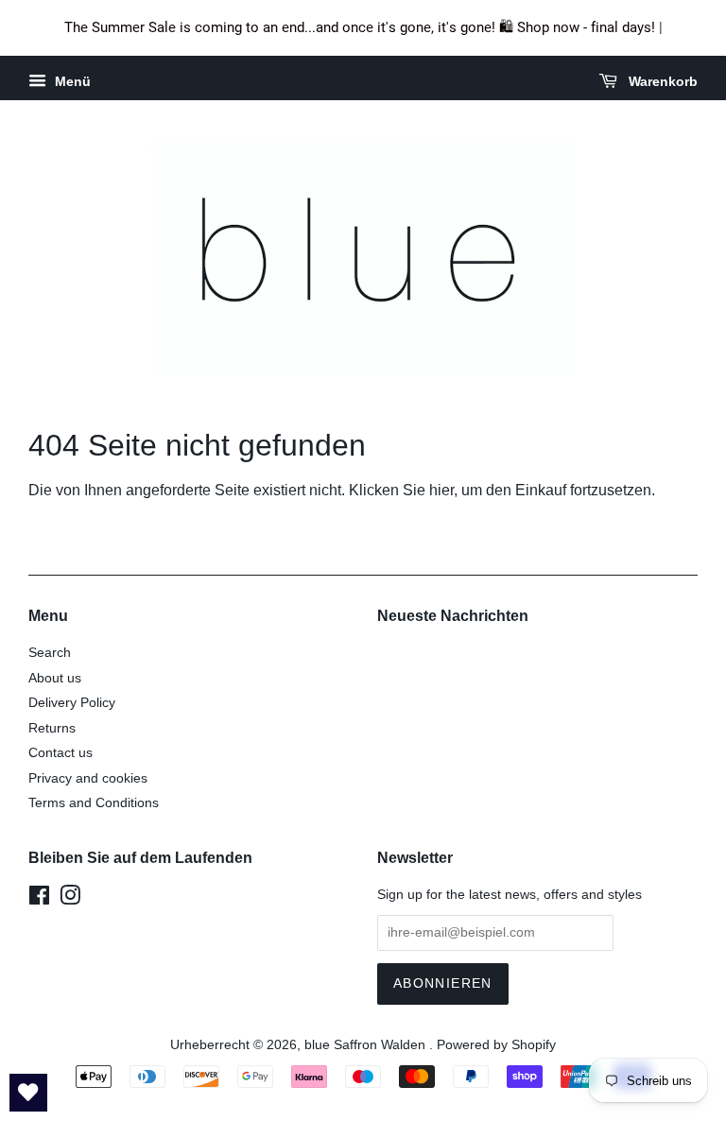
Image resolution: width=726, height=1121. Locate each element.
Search (49, 653)
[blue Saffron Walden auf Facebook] (39, 899)
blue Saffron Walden (366, 1045)
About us (54, 678)
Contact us (60, 753)
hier (441, 490)
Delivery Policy (71, 703)
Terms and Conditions (93, 803)
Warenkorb (661, 81)
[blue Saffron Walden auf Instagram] (70, 899)
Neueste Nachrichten (452, 616)
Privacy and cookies (87, 778)
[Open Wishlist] (28, 1093)
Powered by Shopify (496, 1045)
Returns (52, 728)
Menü (71, 81)
